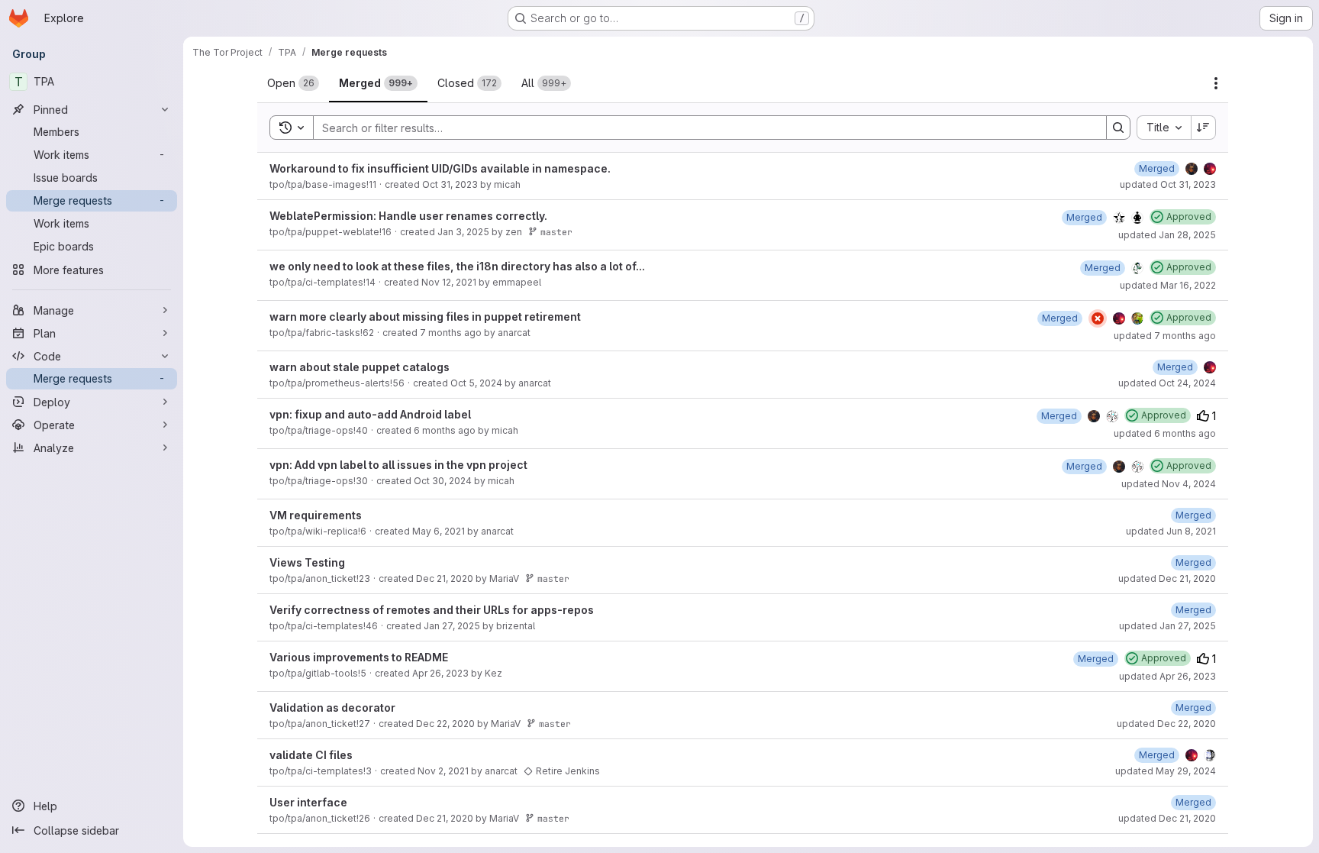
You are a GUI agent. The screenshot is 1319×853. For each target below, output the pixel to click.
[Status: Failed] (1097, 318)
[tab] (293, 83)
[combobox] (1164, 127)
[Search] (1118, 127)
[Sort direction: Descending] (1204, 127)
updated (1168, 184)
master (556, 231)
